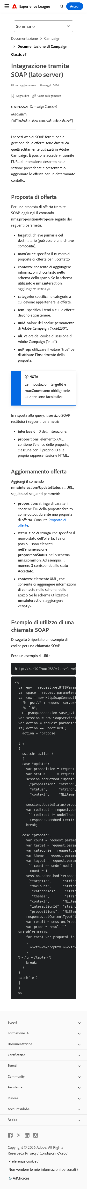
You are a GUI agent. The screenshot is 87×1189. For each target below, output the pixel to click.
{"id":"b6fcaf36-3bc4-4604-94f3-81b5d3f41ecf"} (42, 121)
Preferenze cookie (22, 1161)
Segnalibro (22, 96)
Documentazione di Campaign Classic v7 (39, 50)
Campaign (52, 38)
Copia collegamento (49, 96)
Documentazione (24, 38)
